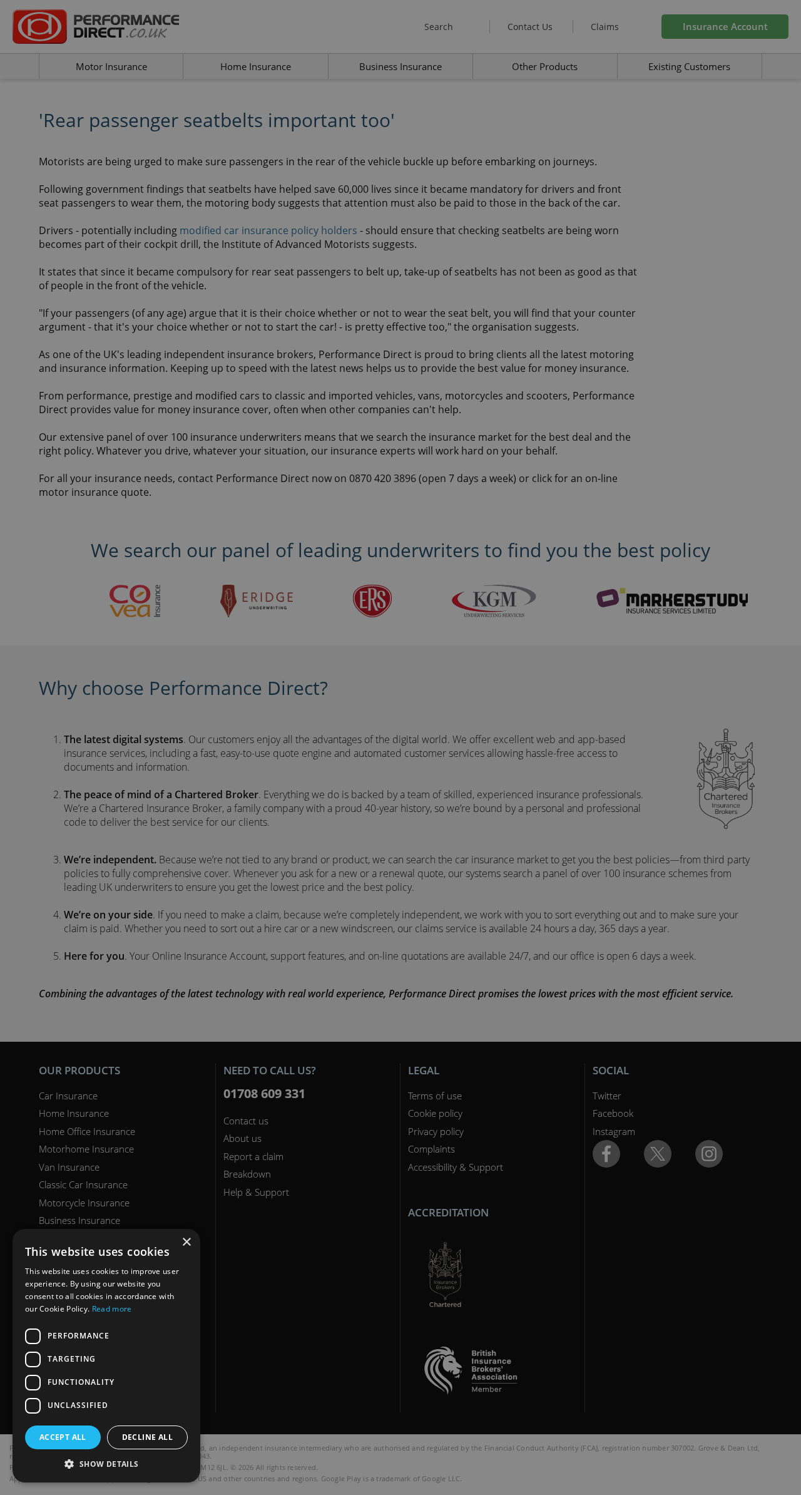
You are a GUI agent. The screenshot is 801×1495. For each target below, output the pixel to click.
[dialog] (400, 747)
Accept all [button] (62, 1437)
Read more (112, 1308)
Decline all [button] (147, 1437)
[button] (106, 1463)
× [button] (186, 1242)
